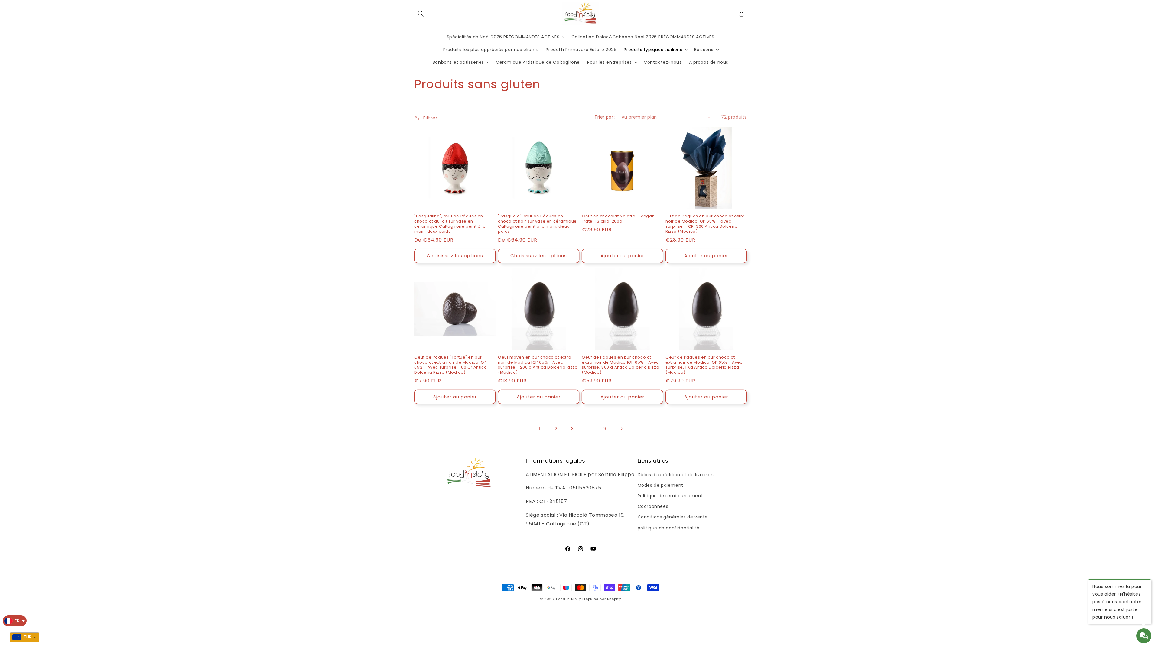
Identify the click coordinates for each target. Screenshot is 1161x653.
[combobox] (24, 637)
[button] (421, 13)
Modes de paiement (660, 485)
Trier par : (604, 117)
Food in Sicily (568, 598)
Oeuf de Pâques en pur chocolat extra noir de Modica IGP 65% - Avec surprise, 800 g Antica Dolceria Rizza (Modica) (620, 365)
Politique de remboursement (670, 496)
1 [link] (540, 428)
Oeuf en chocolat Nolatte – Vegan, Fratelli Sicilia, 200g (619, 219)
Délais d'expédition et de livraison (676, 475)
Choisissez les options (455, 255)
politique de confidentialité (669, 528)
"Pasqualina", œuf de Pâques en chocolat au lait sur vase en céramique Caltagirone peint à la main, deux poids (450, 224)
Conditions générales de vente (673, 517)
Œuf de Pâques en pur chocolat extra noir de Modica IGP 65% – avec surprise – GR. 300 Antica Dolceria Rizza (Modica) (705, 224)
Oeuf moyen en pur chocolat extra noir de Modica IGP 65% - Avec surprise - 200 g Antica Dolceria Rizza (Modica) (538, 365)
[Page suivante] (621, 428)
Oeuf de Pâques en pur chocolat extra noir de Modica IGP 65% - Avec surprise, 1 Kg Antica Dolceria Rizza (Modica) (704, 365)
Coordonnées (653, 506)
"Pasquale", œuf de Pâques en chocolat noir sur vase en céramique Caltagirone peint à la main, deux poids (537, 224)
